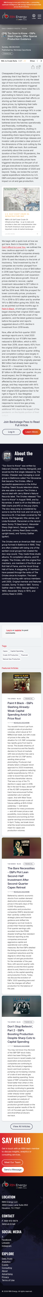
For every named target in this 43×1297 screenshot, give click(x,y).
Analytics (6, 1262)
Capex (5, 651)
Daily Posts (7, 1258)
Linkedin (6, 1243)
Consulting (7, 1268)
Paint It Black (8, 309)
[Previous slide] (37, 61)
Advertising (7, 1274)
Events (5, 1265)
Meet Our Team (12, 1162)
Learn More (10, 234)
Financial (7, 53)
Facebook (6, 1240)
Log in (11, 431)
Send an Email (8, 1224)
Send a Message (13, 1169)
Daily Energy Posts (11, 28)
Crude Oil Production (10, 655)
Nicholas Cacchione (22, 50)
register (18, 630)
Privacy (5, 1277)
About (5, 1271)
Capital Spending (16, 651)
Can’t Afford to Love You (13, 247)
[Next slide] (41, 61)
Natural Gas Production (11, 659)
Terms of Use (8, 1280)
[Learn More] (21, 199)
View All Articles (21, 1126)
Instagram (6, 1246)
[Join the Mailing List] (39, 67)
